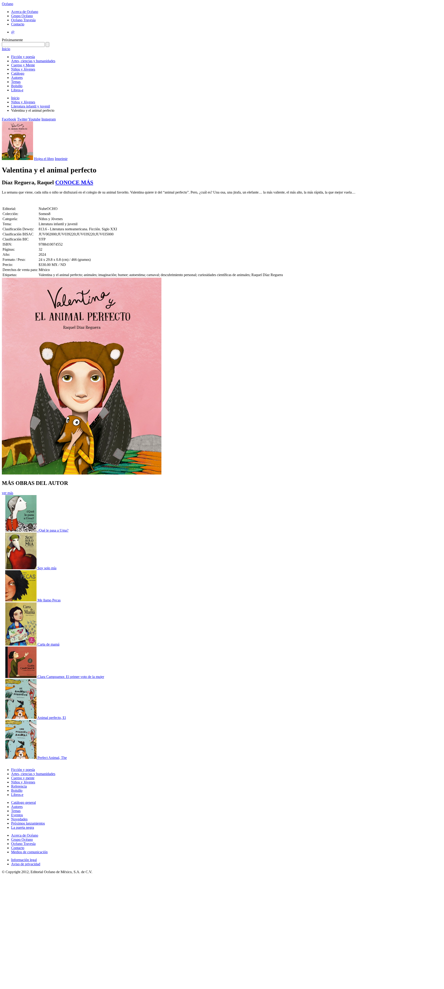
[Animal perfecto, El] (21, 718)
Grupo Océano (22, 16)
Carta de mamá (48, 644)
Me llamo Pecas (49, 600)
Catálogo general (23, 802)
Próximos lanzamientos (28, 823)
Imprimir (61, 159)
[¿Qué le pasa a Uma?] (21, 530)
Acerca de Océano (24, 12)
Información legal (24, 860)
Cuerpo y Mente (23, 65)
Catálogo (17, 73)
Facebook (9, 119)
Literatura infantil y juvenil (30, 106)
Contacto (17, 24)
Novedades (19, 819)
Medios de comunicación (29, 852)
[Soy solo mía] (21, 568)
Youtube (34, 119)
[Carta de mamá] (21, 644)
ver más (7, 493)
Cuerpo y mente (22, 778)
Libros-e (17, 90)
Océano (7, 4)
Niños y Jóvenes (23, 69)
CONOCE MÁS (74, 182)
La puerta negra (22, 827)
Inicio (6, 49)
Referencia (19, 786)
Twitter (22, 119)
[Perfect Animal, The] (21, 758)
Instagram (48, 119)
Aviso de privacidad (25, 864)
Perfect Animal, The (52, 758)
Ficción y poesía (23, 57)
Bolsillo (16, 86)
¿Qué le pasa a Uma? (52, 530)
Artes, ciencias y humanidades (33, 61)
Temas (16, 82)
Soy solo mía (46, 568)
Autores (17, 78)
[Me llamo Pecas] (21, 600)
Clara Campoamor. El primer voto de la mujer (70, 677)
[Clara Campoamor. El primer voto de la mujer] (21, 677)
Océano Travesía (23, 20)
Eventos (17, 815)
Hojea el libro (44, 159)
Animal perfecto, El (51, 718)
